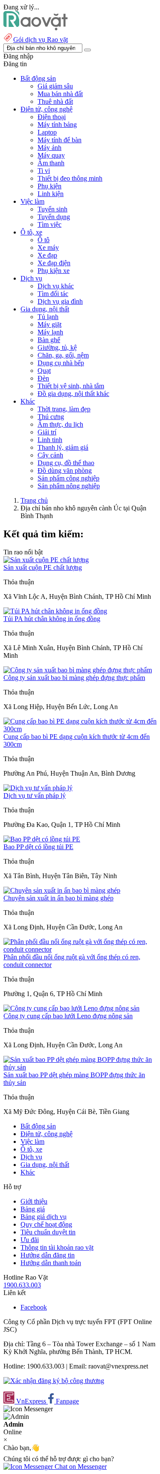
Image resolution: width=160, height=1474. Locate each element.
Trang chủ (34, 500)
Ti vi (44, 170)
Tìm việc (49, 224)
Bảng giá (32, 1209)
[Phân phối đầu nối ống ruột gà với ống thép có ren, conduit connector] (80, 949)
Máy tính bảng (57, 124)
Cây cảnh (50, 455)
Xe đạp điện (54, 263)
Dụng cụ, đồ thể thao (66, 462)
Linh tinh (50, 439)
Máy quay (51, 155)
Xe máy (48, 247)
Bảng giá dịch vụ (43, 1216)
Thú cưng (51, 416)
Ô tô (43, 239)
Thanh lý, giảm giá (63, 447)
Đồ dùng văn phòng (65, 470)
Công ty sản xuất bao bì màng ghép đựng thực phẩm (74, 677)
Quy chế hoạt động (46, 1224)
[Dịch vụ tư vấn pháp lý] (38, 787)
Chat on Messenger (80, 1466)
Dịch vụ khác (56, 286)
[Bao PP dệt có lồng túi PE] (41, 839)
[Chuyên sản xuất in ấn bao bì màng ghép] (61, 890)
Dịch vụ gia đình (60, 301)
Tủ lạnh (48, 316)
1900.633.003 (22, 1285)
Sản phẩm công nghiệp (68, 478)
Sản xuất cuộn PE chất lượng (42, 567)
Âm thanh (51, 163)
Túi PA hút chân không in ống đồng (51, 618)
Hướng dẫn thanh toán (50, 1262)
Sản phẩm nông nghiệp (69, 485)
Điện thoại (52, 116)
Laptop (47, 132)
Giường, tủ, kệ (57, 347)
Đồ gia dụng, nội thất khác (73, 393)
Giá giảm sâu (55, 86)
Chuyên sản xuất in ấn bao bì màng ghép (58, 898)
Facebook (33, 1307)
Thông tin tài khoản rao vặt (56, 1247)
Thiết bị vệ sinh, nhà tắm (71, 386)
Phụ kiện (49, 186)
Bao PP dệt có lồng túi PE (38, 846)
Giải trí (47, 432)
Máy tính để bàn (59, 140)
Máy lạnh (50, 332)
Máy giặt (49, 324)
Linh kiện (51, 193)
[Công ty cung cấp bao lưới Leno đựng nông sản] (71, 1008)
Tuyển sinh (52, 209)
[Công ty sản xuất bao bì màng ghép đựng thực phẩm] (77, 670)
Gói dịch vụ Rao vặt (40, 39)
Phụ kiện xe (54, 270)
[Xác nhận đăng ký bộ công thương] (53, 1380)
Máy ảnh (49, 147)
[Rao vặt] (35, 28)
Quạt (44, 370)
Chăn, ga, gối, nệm (63, 355)
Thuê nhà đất (55, 101)
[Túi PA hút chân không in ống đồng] (55, 611)
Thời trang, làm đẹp (64, 409)
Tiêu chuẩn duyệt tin (48, 1232)
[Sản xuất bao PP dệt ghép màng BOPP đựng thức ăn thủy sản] (80, 1067)
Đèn (43, 378)
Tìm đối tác (53, 293)
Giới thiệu (33, 1201)
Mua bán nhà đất (60, 93)
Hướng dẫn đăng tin (47, 1255)
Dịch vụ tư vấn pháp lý (34, 795)
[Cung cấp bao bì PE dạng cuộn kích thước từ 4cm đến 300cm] (80, 729)
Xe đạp (47, 255)
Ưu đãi (29, 1239)
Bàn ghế (49, 339)
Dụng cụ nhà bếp (61, 362)
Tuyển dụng (54, 216)
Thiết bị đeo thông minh (70, 178)
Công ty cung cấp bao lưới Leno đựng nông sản (68, 1016)
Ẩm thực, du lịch (60, 424)
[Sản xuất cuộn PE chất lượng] (46, 559)
